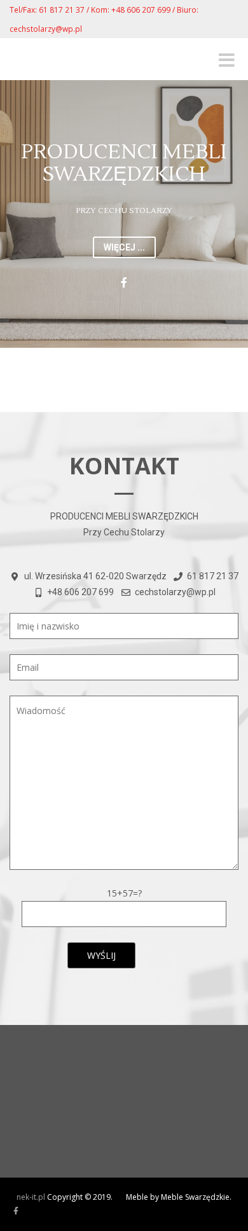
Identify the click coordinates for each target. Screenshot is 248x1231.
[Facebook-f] (124, 282)
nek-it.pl (31, 1197)
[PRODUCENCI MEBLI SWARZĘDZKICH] (15, 1211)
